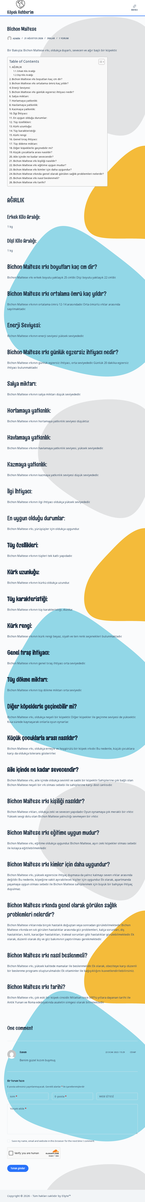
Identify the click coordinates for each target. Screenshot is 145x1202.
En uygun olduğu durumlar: (30, 118)
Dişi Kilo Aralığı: (25, 74)
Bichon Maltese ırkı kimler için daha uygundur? (42, 169)
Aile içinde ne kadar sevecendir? (33, 156)
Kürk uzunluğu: (22, 126)
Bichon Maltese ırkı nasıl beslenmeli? (36, 178)
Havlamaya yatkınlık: (25, 105)
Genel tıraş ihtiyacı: (25, 139)
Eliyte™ (66, 1196)
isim (13, 1096)
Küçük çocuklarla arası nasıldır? (32, 152)
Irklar (51, 38)
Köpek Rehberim (20, 12)
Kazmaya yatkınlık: (23, 109)
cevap (133, 1052)
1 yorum (64, 38)
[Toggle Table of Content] (100, 62)
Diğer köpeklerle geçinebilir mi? (33, 148)
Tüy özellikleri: (22, 122)
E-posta (60, 1096)
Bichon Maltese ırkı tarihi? (29, 182)
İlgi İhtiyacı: (20, 113)
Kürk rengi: (20, 135)
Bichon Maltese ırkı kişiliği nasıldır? (35, 161)
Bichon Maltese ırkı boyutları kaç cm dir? (37, 79)
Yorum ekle (18, 1108)
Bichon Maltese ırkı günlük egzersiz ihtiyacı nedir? (43, 92)
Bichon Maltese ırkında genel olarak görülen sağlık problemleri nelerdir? (58, 173)
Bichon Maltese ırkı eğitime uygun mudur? (39, 165)
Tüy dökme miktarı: (25, 143)
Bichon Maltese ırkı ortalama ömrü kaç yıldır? (40, 83)
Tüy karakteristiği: (24, 130)
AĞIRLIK (17, 67)
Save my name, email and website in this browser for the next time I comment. (53, 1141)
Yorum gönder (18, 1168)
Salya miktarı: (20, 96)
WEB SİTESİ (106, 1096)
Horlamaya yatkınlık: (25, 100)
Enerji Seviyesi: (21, 87)
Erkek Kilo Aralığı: (26, 71)
